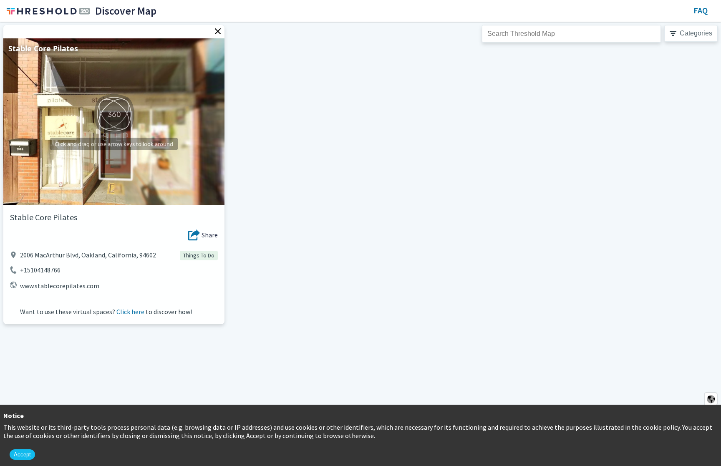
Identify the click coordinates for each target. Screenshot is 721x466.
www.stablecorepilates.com (59, 286)
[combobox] (571, 34)
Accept (22, 454)
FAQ (700, 10)
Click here (130, 311)
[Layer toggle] (711, 399)
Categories (696, 33)
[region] (360, 244)
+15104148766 (40, 270)
